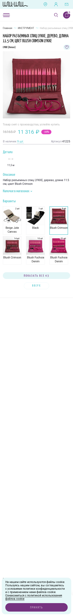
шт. (20, 141)
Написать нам (66, 4)
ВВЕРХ (36, 285)
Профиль (56, 4)
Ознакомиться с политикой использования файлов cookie (33, 597)
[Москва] (45, 4)
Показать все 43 (36, 275)
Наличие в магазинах (16, 191)
